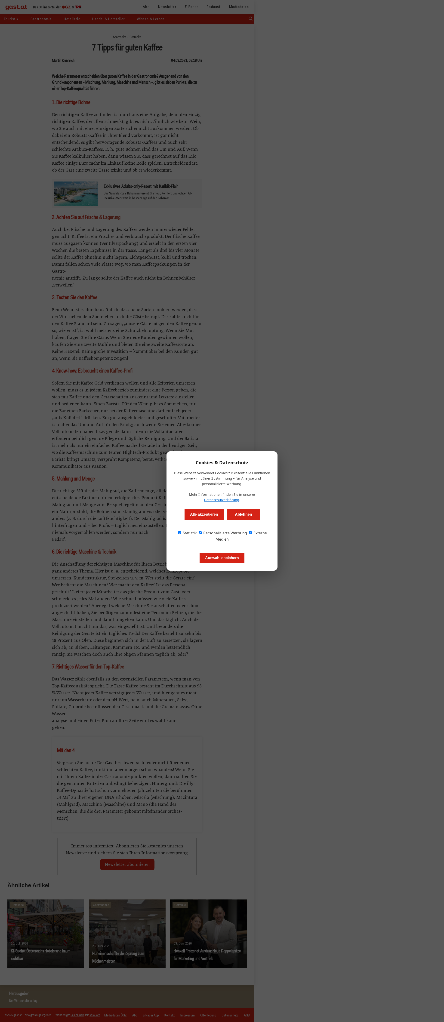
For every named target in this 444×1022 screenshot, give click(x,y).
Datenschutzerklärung (221, 499)
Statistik (189, 533)
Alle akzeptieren (204, 514)
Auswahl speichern (222, 558)
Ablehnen (243, 514)
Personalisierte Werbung (224, 533)
